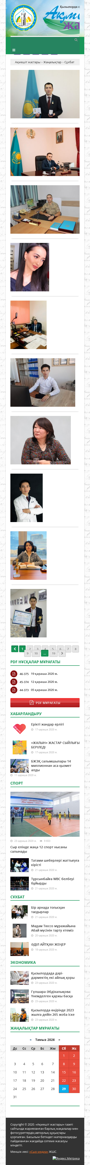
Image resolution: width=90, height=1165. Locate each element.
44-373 (24, 690)
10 (36, 653)
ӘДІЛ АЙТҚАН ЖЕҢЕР (48, 944)
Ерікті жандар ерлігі (47, 724)
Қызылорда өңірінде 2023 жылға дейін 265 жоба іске (53, 1012)
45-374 (24, 682)
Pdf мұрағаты (48, 703)
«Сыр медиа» (38, 1152)
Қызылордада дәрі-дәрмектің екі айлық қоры (53, 975)
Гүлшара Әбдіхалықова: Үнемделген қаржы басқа (52, 993)
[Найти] (75, 39)
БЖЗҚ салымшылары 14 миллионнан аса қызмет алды (51, 765)
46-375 (24, 674)
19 (53, 653)
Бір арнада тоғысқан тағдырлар (48, 909)
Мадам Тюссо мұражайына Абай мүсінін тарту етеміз (53, 928)
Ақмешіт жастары (45, 20)
